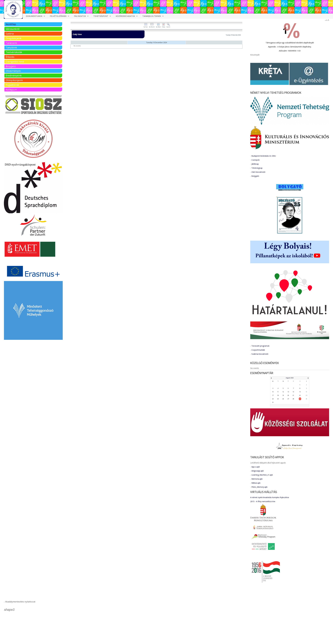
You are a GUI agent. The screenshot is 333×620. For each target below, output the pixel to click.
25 (278, 399)
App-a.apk (255, 467)
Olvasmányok (13, 70)
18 (278, 395)
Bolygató (11, 66)
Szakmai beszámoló (259, 354)
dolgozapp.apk (257, 471)
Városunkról (12, 28)
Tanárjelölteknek (151, 16)
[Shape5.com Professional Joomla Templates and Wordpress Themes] (9, 610)
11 (278, 392)
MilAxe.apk (255, 483)
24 (273, 399)
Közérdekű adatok (125, 16)
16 (306, 392)
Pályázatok (80, 16)
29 (300, 399)
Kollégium (11, 89)
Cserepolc (255, 160)
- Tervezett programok (259, 346)
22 (300, 395)
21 (293, 395)
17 (273, 395)
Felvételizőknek (58, 16)
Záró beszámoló (258, 172)
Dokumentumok (34, 16)
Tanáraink (11, 43)
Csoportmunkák (258, 350)
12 (283, 392)
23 (306, 395)
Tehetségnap (256, 168)
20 (288, 395)
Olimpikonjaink (14, 80)
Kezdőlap (11, 24)
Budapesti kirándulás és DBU (263, 156)
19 (283, 395)
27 (288, 399)
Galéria (10, 33)
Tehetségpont (100, 16)
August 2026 (290, 378)
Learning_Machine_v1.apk (262, 475)
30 (306, 399)
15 (300, 392)
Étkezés (10, 56)
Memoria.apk (256, 479)
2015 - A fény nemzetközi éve (262, 501)
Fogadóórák (12, 84)
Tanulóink (11, 47)
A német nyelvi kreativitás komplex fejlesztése (269, 497)
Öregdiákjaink (13, 38)
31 (273, 402)
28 (293, 399)
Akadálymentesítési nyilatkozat (20, 601)
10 (273, 392)
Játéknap (255, 164)
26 (283, 399)
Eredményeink (14, 75)
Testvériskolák (14, 52)
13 (288, 392)
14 (293, 392)
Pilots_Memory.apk (259, 487)
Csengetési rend (15, 61)
